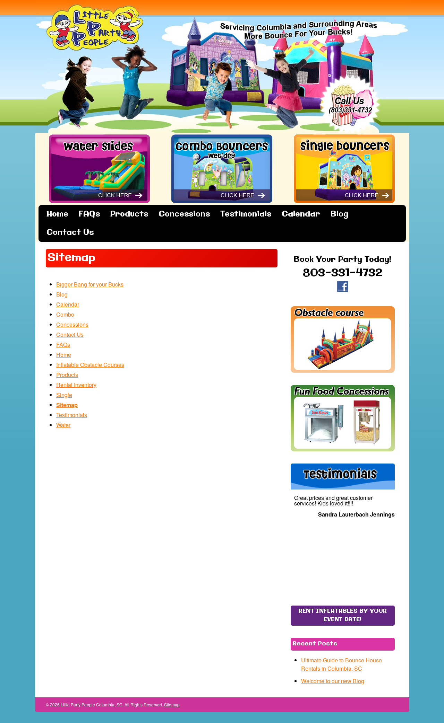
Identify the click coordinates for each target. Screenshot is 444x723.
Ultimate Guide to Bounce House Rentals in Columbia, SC (341, 664)
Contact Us (70, 232)
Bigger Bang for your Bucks (89, 284)
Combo (65, 314)
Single (64, 395)
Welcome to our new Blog (332, 681)
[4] (350, 587)
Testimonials (245, 214)
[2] (335, 587)
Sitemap (67, 405)
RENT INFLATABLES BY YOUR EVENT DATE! (343, 615)
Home (57, 214)
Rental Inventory (76, 385)
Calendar (301, 214)
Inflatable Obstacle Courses (90, 365)
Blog (339, 214)
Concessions (184, 214)
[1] (328, 587)
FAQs (89, 214)
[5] (357, 587)
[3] (342, 587)
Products (129, 214)
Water (63, 425)
